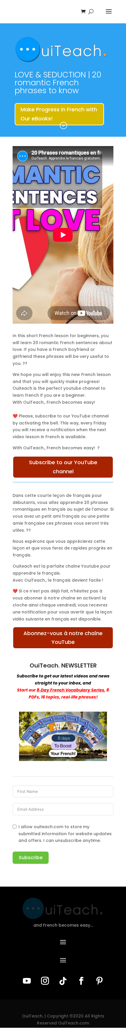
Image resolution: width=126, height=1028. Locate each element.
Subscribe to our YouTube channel (63, 467)
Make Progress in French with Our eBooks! (59, 114)
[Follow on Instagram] (45, 981)
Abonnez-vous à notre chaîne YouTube (63, 638)
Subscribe (30, 857)
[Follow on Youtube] (27, 981)
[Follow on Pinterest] (99, 981)
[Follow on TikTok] (63, 981)
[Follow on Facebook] (81, 981)
